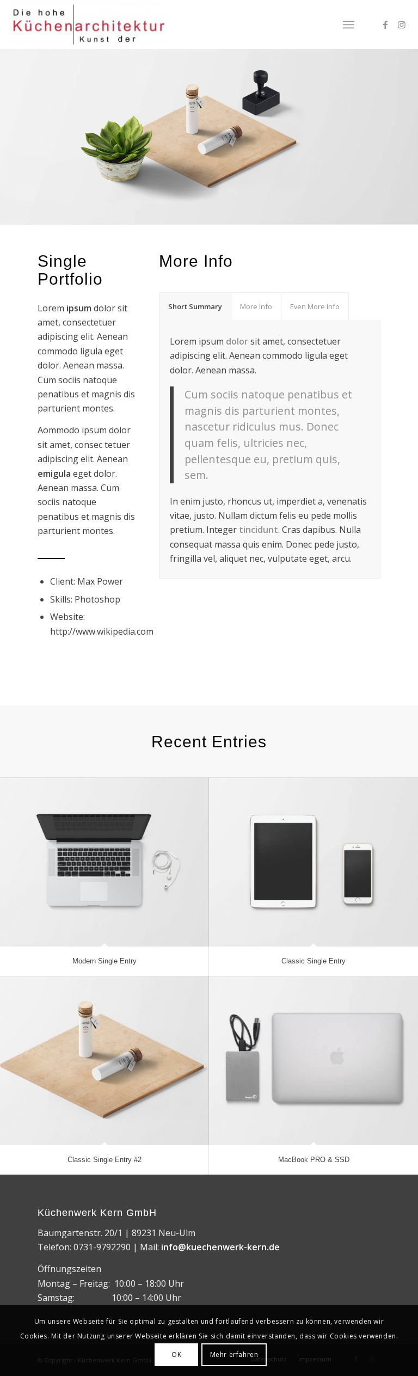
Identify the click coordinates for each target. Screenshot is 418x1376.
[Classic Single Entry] (313, 862)
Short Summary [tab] (195, 306)
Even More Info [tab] (315, 306)
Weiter (408, 125)
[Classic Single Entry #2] (104, 1060)
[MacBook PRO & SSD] (313, 1060)
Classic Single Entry (313, 961)
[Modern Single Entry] (104, 862)
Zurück (9, 125)
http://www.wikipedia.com (101, 631)
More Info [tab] (256, 306)
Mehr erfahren (234, 1354)
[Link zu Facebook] (385, 24)
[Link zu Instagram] (402, 24)
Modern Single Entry (104, 961)
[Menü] (348, 24)
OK (176, 1354)
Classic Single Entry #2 (104, 1160)
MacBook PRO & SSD (313, 1160)
